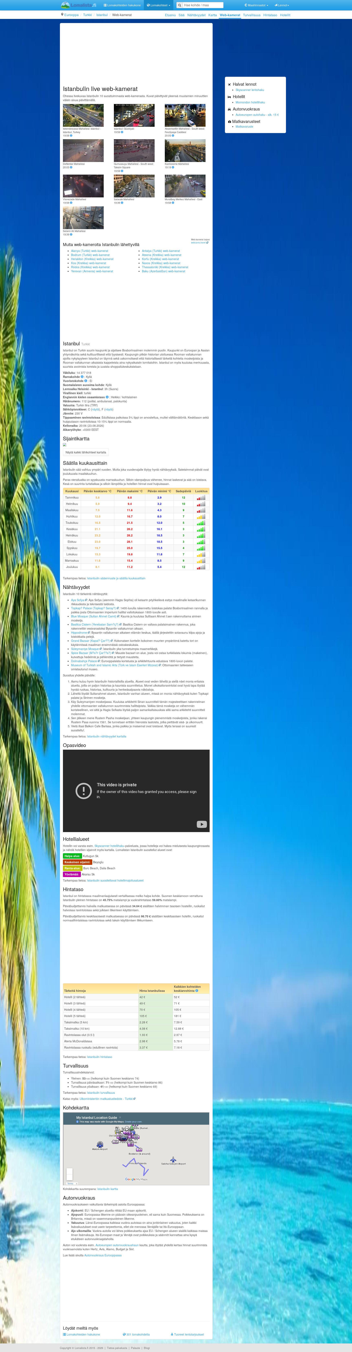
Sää (182, 15)
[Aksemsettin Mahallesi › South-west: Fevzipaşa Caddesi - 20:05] (187, 115)
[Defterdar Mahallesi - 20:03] (85, 150)
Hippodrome (79, 632)
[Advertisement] (136, 54)
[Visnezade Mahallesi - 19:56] (85, 186)
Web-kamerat (230, 15)
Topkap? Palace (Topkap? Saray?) (93, 608)
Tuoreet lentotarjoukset (188, 1334)
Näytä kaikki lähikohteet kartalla (86, 452)
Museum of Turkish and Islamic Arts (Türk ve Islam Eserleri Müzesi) (114, 665)
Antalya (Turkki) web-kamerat (161, 251)
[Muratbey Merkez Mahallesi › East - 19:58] (187, 186)
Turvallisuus (252, 15)
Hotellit (285, 15)
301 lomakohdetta (138, 1334)
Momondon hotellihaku (250, 102)
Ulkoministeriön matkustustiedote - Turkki (106, 1099)
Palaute (135, 1348)
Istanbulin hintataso (99, 1057)
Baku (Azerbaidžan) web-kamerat (163, 271)
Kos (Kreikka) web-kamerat (88, 263)
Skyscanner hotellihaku (109, 846)
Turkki (87, 14)
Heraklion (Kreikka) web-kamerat (92, 259)
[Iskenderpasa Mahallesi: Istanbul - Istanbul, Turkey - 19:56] (85, 115)
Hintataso (270, 15)
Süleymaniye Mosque (85, 649)
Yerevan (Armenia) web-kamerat (92, 271)
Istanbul (102, 14)
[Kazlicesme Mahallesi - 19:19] (187, 150)
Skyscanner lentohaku (250, 90)
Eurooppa (71, 14)
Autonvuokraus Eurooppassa (103, 1255)
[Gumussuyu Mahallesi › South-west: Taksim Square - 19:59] (136, 150)
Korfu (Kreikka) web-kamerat (160, 259)
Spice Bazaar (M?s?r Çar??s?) (91, 653)
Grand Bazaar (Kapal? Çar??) (90, 641)
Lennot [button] (282, 5)
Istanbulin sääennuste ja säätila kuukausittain (116, 578)
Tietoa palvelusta (117, 1348)
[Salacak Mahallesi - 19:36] (136, 186)
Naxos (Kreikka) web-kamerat (161, 263)
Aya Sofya (77, 600)
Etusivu (170, 15)
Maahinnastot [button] (256, 5)
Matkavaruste (244, 126)
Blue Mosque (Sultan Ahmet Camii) (93, 616)
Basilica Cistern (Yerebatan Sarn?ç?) (95, 624)
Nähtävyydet (196, 15)
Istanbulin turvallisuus (101, 1093)
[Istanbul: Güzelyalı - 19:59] (136, 115)
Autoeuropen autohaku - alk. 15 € (257, 115)
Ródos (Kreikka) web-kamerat (90, 267)
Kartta (212, 15)
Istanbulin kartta (107, 1189)
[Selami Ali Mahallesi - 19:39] (85, 217)
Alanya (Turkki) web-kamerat (89, 251)
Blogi (147, 1348)
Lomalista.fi (81, 1348)
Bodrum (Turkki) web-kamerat (90, 255)
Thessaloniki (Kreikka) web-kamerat (165, 267)
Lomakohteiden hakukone (124, 5)
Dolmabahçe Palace (84, 661)
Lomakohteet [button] (159, 5)
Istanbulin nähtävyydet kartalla (106, 736)
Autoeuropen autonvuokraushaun (117, 1245)
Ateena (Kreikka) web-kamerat (161, 255)
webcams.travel (198, 242)
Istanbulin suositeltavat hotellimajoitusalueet (115, 880)
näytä (95, 409)
